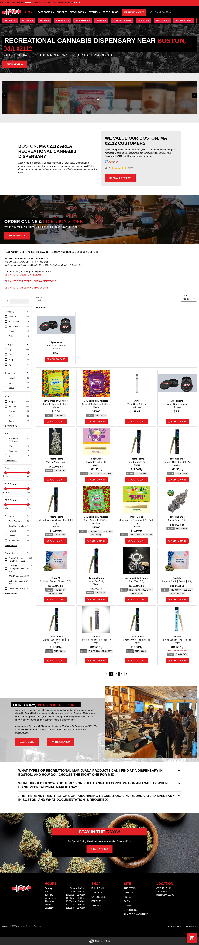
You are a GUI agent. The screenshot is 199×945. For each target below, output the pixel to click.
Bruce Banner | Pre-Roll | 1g (177, 639)
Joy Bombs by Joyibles (56, 400)
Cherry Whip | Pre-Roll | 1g (136, 639)
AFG (136, 400)
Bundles (62, 12)
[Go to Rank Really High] (99, 941)
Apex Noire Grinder (56, 345)
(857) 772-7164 (163, 888)
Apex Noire (56, 342)
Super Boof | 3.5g (177, 520)
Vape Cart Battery (136, 404)
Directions (130, 910)
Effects (96, 901)
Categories (44, 12)
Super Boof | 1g (96, 581)
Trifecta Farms (55, 458)
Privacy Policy (174, 926)
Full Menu (97, 888)
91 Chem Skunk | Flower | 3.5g (55, 581)
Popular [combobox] (186, 298)
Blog (115, 12)
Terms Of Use (190, 926)
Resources (77, 12)
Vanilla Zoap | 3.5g (55, 462)
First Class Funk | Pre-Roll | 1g (96, 639)
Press (106, 12)
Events (93, 12)
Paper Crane (96, 458)
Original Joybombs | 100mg (96, 404)
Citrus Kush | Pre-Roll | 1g (56, 639)
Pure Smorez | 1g (136, 462)
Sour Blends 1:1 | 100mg (96, 520)
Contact (129, 906)
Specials (96, 893)
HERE (43, 2)
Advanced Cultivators (136, 578)
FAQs (127, 901)
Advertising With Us (136, 914)
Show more (11, 426)
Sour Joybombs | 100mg (55, 404)
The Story (130, 888)
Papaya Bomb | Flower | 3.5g (177, 581)
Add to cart (57, 359)
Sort (184, 296)
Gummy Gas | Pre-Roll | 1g (177, 462)
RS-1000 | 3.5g (136, 581)
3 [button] (121, 674)
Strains (96, 906)
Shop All (29, 12)
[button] (4, 95)
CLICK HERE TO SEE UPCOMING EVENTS (26, 288)
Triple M (56, 578)
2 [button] (116, 674)
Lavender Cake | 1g (96, 462)
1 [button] (111, 674)
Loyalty (128, 893)
